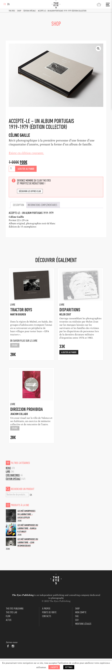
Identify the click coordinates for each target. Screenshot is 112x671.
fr (5, 4)
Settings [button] (68, 667)
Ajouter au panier (26, 169)
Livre (8, 471)
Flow (8, 616)
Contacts (46, 616)
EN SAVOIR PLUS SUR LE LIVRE (24, 340)
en (8, 4)
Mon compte (80, 612)
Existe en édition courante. (26, 153)
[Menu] (107, 4)
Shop (19, 11)
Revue (8, 468)
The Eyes (12, 11)
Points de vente (49, 612)
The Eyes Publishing (14, 608)
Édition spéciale (29, 11)
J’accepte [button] (54, 667)
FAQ (76, 616)
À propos (46, 608)
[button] (98, 48)
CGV (76, 620)
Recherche (31, 495)
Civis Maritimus (13, 475)
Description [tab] (18, 205)
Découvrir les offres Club (30, 191)
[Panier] (99, 4)
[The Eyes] (56, 4)
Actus (8, 620)
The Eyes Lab (11, 612)
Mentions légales (83, 624)
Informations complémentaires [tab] (42, 205)
